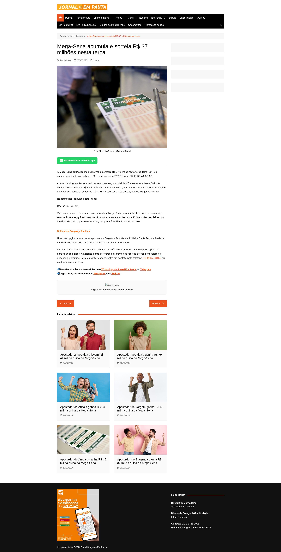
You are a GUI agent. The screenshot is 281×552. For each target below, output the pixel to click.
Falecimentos (83, 18)
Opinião (201, 18)
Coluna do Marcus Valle (112, 25)
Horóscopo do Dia (154, 25)
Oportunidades (101, 18)
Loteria (96, 60)
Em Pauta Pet (66, 25)
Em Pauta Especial (86, 25)
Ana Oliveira (65, 60)
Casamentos (134, 25)
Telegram (145, 269)
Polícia (68, 18)
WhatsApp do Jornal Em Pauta (119, 269)
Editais (172, 18)
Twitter (115, 273)
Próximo (156, 303)
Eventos (143, 18)
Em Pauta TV (158, 18)
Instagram (99, 273)
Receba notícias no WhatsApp (79, 160)
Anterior (67, 303)
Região (118, 18)
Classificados (186, 18)
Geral (131, 18)
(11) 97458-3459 (151, 257)
